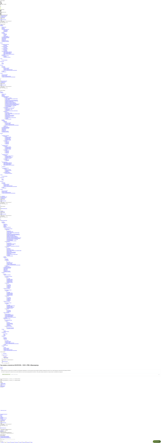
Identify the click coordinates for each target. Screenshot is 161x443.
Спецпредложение (4, 176)
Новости (3, 27)
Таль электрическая (8, 106)
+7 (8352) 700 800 (2, 383)
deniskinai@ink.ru (2, 385)
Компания (1, 25)
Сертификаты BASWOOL (6, 127)
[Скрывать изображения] (0, 11)
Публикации (2, 61)
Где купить (5, 34)
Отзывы (5, 35)
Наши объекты (4, 38)
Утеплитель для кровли (5, 44)
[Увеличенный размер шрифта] (1, 3)
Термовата (6, 118)
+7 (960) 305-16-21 (3, 384)
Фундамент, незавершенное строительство (11, 110)
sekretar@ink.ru (2, 386)
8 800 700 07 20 (4, 16)
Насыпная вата (7, 116)
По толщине (5, 45)
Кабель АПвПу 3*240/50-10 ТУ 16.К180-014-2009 (12, 113)
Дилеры (1, 73)
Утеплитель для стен (5, 48)
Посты (3, 63)
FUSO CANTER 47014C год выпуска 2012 (11, 98)
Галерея (3, 32)
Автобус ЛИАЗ (7, 99)
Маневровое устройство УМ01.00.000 (10, 103)
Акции (1, 58)
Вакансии (3, 28)
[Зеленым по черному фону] (0, 8)
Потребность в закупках (5, 41)
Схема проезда (6, 36)
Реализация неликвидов (5, 29)
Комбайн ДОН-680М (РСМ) (9, 101)
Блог (1, 415)
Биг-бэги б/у (7, 112)
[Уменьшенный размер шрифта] (0, 1)
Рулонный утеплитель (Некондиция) (10, 117)
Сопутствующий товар (5, 55)
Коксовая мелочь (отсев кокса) (9, 115)
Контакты (3, 120)
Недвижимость (6, 107)
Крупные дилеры (6, 68)
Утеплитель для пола (5, 46)
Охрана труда (4, 130)
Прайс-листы (4, 39)
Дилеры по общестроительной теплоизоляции (10, 70)
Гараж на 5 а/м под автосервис (9, 108)
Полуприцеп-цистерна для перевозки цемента (12, 104)
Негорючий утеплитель (7, 57)
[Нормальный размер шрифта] (0, 2)
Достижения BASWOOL (5, 37)
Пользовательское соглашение (4, 436)
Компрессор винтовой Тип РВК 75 (10, 102)
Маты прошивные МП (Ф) (7, 53)
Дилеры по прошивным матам (8, 69)
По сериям (5, 47)
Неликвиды (5, 31)
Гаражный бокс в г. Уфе (8, 109)
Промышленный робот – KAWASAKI (10, 105)
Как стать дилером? (5, 74)
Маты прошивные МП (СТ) (8, 52)
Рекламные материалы (5, 40)
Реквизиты (3, 66)
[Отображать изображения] (0, 10)
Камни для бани (7, 114)
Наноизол (5, 56)
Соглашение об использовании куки (5, 437)
